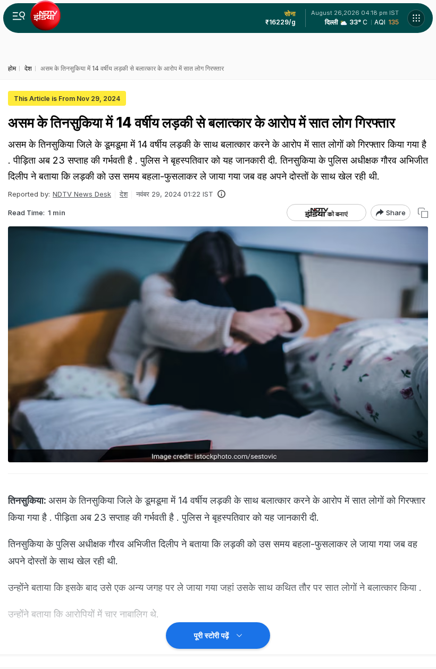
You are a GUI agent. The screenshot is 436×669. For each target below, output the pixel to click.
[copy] (423, 213)
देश (124, 194)
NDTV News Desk (82, 194)
